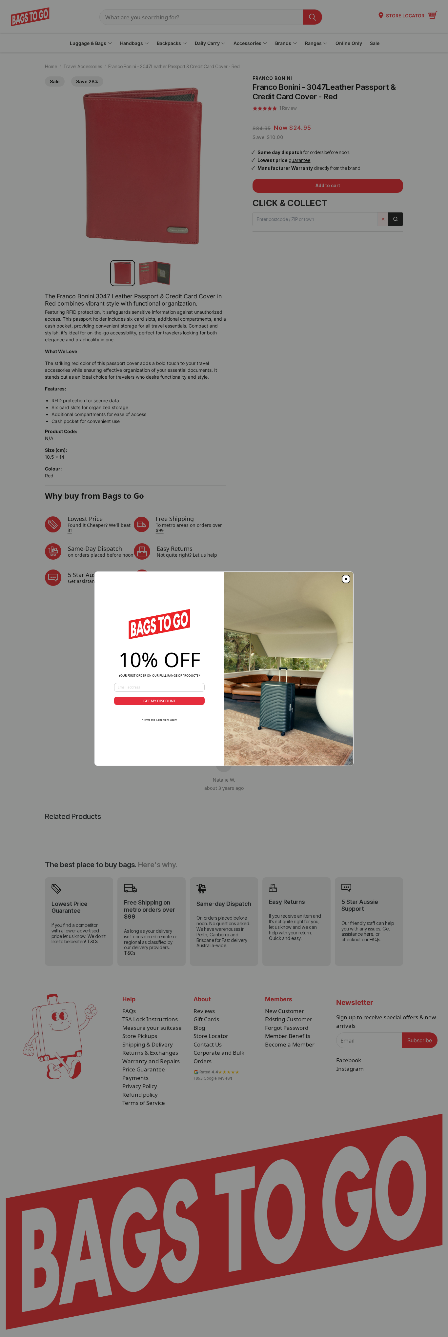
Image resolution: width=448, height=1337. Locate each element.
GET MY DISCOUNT (159, 700)
